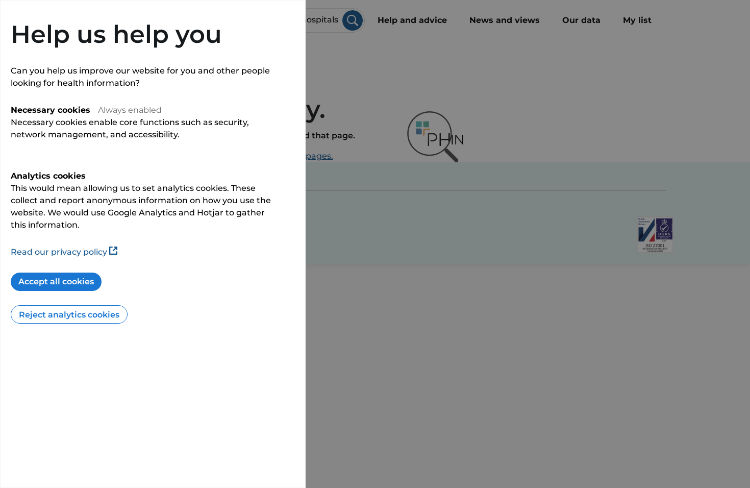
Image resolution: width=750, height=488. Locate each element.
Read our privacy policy (59, 252)
